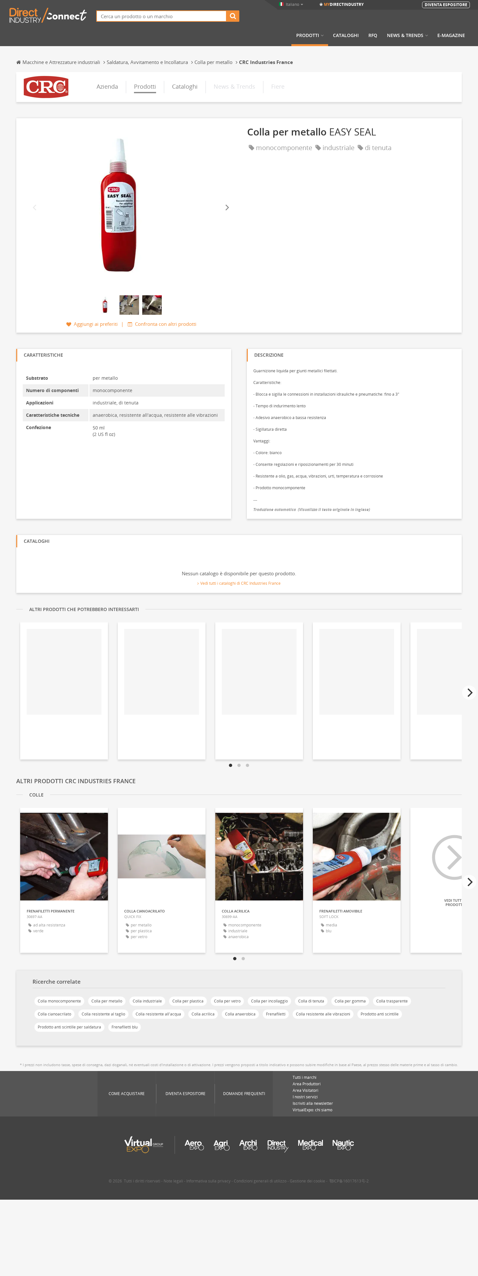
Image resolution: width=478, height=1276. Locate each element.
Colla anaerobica (240, 1014)
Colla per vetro (227, 1001)
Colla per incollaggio (269, 1001)
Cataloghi (346, 35)
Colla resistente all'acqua (158, 1014)
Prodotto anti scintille (380, 1014)
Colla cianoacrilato (54, 1014)
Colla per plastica (188, 1001)
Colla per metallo (106, 1001)
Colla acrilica (203, 1014)
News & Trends (405, 35)
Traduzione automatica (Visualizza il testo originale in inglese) (311, 509)
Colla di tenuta (311, 1001)
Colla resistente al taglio (103, 1014)
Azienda (107, 86)
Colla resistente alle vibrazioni (323, 1014)
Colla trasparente (392, 1001)
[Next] (227, 207)
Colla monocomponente (59, 1001)
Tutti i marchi (304, 1077)
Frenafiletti (275, 1014)
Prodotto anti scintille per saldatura (69, 1027)
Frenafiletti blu (125, 1027)
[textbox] (161, 16)
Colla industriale (147, 1001)
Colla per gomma (350, 1001)
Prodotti (307, 35)
